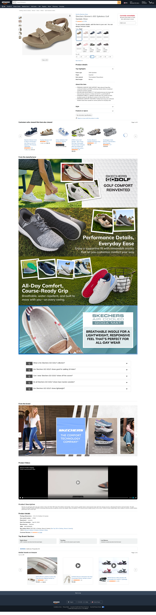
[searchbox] (66, 2)
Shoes (37, 10)
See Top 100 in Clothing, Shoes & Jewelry (61, 528)
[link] (31, 143)
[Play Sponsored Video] (78, 566)
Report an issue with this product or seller (88, 118)
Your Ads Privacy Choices (95, 607)
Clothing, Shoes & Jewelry (25, 10)
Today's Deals (16, 6)
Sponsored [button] (21, 554)
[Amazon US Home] (56, 602)
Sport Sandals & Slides (50, 10)
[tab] (75, 351)
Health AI (9, 6)
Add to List (123, 23)
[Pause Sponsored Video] (55, 569)
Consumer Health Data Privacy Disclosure (79, 607)
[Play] (20, 497)
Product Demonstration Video (27, 469)
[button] (3, 6)
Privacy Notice (66, 607)
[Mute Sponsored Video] (55, 572)
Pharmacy (55, 6)
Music (49, 6)
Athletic (42, 10)
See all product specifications (84, 115)
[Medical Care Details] (29, 6)
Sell (39, 6)
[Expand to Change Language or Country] (76, 602)
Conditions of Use (58, 607)
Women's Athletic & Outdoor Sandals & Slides (36, 530)
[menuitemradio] (133, 497)
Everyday (61, 6)
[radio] (20, 17)
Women (33, 10)
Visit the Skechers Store (82, 14)
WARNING (23, 549)
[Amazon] (6, 2)
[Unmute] (136, 498)
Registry (44, 6)
